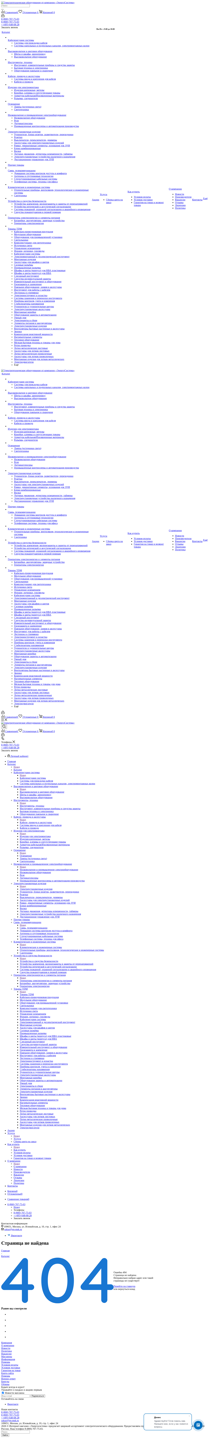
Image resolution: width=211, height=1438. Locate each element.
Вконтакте (16, 1235)
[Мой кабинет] (2, 16)
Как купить (20, 1150)
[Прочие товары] (49, 162)
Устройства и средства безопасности (39, 961)
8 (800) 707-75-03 (10, 19)
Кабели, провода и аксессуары (36, 822)
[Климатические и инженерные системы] (49, 184)
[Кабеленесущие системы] (49, 37)
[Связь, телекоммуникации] (49, 167)
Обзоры (5, 1384)
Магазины (6, 1356)
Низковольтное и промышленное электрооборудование (49, 869)
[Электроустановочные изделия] (49, 129)
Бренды (5, 1381)
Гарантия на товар (11, 1370)
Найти (5, 1435)
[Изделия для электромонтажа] (49, 84)
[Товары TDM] (49, 226)
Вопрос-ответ (8, 1378)
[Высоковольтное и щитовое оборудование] (49, 48)
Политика (6, 1351)
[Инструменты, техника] (49, 59)
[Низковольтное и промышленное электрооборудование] (49, 112)
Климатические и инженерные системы (41, 947)
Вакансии (6, 1353)
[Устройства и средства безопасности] (49, 198)
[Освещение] (49, 101)
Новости (5, 1348)
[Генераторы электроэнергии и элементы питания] (49, 215)
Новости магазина (14, 1393)
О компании (20, 1166)
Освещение (26, 855)
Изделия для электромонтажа (35, 836)
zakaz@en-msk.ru (13, 1229)
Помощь (5, 1362)
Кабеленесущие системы (33, 778)
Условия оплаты (9, 1365)
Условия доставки (10, 1367)
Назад (17, 767)
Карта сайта (7, 1373)
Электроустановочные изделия (36, 889)
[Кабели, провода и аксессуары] (49, 73)
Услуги (17, 1138)
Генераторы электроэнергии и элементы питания (46, 980)
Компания (6, 1342)
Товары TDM (27, 994)
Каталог (18, 769)
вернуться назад (126, 1289)
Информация (8, 1359)
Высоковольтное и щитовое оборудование (42, 792)
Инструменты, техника (32, 805)
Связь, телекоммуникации (33, 928)
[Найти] (2, 9)
